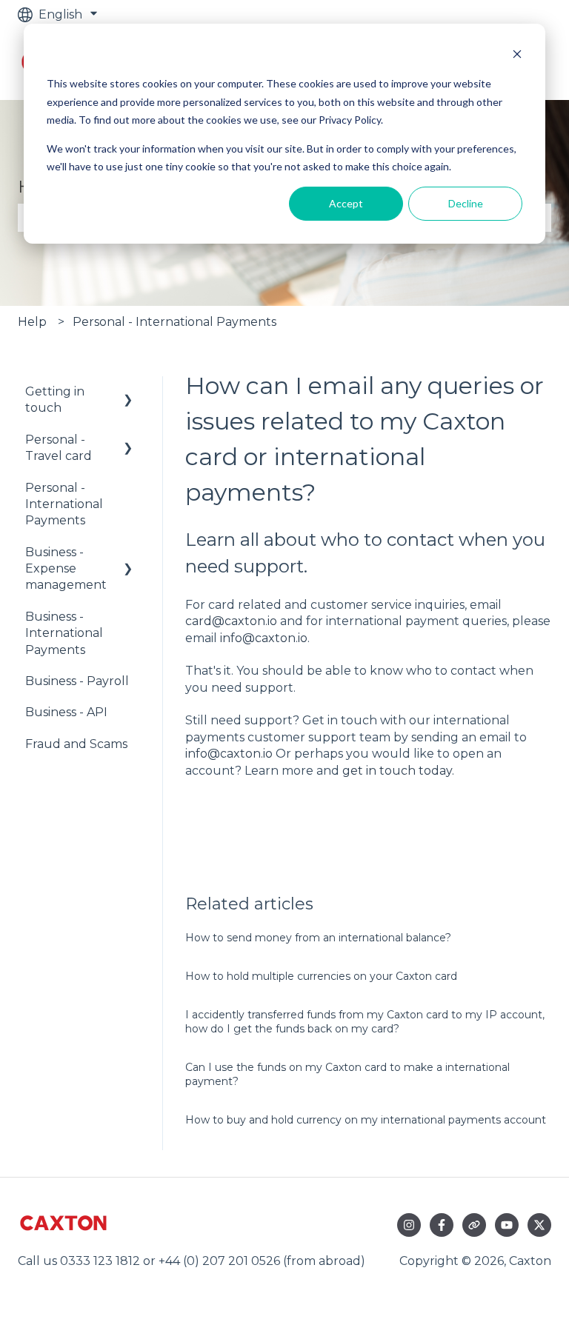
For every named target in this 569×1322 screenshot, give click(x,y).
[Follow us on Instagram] (409, 1225)
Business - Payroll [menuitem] (77, 681)
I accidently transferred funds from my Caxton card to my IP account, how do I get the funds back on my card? (365, 1022)
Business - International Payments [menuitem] (64, 633)
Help (32, 322)
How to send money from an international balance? (318, 937)
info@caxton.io (263, 638)
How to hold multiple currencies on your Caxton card (321, 976)
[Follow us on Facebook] (441, 1225)
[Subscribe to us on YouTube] (507, 1225)
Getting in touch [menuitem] (54, 399)
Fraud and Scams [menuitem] (76, 744)
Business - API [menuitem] (66, 712)
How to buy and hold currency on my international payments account (365, 1119)
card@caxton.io (231, 621)
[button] (128, 393)
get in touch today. (398, 771)
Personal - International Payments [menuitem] (64, 504)
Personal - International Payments (174, 322)
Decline (465, 203)
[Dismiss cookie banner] (517, 56)
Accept (346, 203)
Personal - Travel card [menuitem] (58, 448)
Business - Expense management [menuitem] (66, 568)
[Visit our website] (474, 1225)
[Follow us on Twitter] (539, 1225)
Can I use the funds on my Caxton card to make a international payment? (347, 1075)
